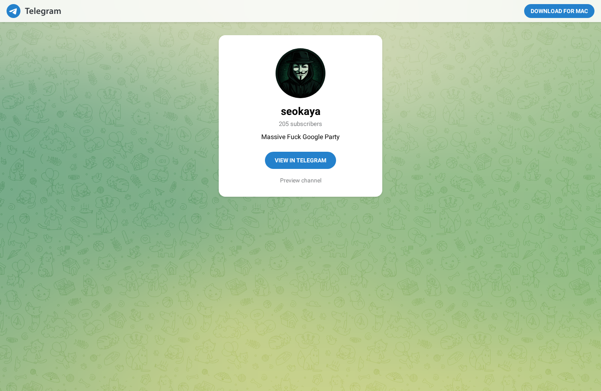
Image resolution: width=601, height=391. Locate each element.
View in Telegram (300, 160)
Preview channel (300, 180)
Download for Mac (559, 11)
